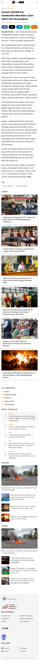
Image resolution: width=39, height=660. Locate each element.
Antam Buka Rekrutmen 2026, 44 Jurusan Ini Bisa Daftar (21, 436)
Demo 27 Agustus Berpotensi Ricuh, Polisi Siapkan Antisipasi (22, 428)
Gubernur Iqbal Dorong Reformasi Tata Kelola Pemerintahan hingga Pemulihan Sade (17, 280)
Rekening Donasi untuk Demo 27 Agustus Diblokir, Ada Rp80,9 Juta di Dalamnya (22, 456)
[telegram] (19, 27)
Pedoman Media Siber (26, 618)
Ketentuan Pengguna (26, 616)
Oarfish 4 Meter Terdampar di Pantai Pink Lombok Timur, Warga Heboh (18, 250)
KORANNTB (7, 22)
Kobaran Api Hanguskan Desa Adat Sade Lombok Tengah (23, 518)
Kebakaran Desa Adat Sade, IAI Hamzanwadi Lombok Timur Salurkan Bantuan (17, 343)
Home (3, 8)
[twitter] (12, 27)
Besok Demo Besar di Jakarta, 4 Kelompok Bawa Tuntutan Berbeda (19, 489)
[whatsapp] (27, 27)
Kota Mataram (10, 8)
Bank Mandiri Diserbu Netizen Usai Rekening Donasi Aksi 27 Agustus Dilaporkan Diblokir (21, 445)
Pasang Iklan (5, 618)
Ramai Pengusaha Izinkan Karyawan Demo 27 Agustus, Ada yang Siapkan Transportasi (22, 418)
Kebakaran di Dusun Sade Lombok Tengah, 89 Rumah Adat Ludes (22, 507)
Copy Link (34, 26)
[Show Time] (28, 22)
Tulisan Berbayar (25, 621)
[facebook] (4, 27)
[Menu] (2, 2)
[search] (37, 2)
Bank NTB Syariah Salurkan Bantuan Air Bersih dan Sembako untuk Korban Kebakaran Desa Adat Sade (18, 312)
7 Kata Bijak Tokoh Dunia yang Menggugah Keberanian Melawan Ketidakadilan (22, 560)
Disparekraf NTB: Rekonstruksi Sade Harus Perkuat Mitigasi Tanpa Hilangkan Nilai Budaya (19, 375)
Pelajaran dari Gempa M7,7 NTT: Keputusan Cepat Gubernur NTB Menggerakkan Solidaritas (19, 219)
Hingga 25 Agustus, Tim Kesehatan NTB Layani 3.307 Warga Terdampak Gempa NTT (23, 570)
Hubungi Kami (5, 616)
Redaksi (3, 621)
